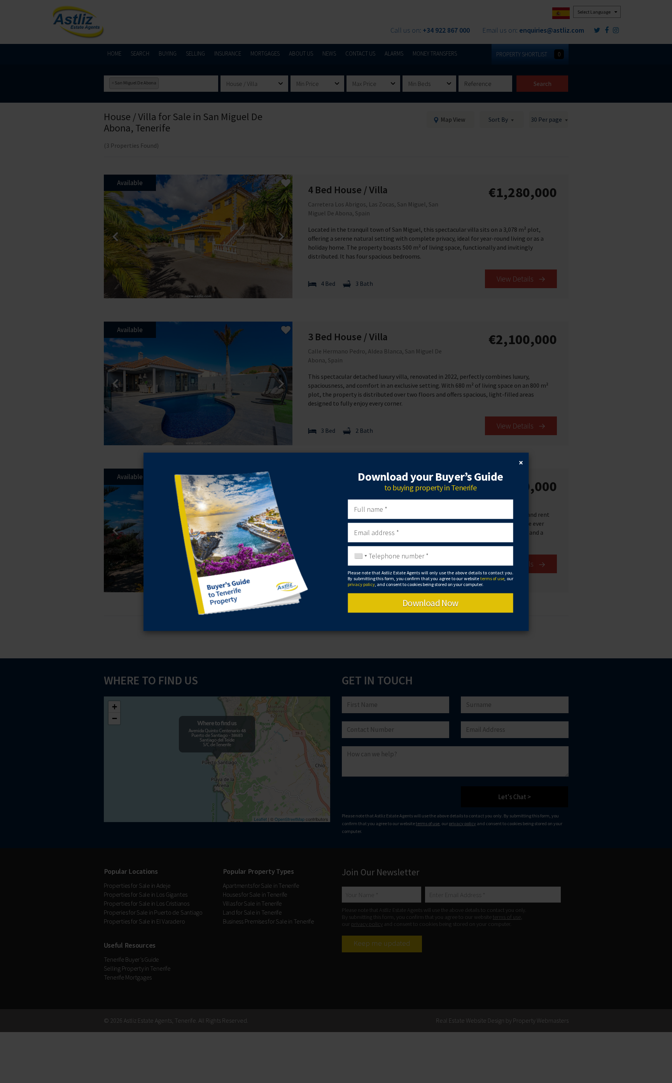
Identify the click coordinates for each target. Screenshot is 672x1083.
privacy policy (361, 584)
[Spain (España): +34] (358, 555)
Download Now (430, 603)
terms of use (492, 578)
